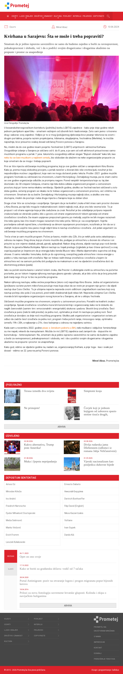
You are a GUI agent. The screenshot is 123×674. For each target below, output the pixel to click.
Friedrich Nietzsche (16, 506)
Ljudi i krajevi (26, 16)
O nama (97, 636)
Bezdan (10, 556)
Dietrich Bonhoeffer (74, 498)
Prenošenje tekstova (104, 659)
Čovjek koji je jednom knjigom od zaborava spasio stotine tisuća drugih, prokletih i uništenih (100, 412)
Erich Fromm (12, 535)
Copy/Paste (98, 16)
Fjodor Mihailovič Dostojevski (20, 513)
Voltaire (68, 520)
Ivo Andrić (11, 498)
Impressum (99, 642)
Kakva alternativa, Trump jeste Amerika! (39, 446)
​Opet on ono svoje (30, 556)
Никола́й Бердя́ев (73, 491)
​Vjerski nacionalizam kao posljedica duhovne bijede (99, 463)
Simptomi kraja (93, 391)
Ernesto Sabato (72, 484)
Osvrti (15, 16)
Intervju (77, 16)
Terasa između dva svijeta (39, 391)
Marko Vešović (13, 527)
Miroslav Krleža (13, 491)
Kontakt (98, 648)
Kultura (58, 16)
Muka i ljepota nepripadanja (40, 461)
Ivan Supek (69, 527)
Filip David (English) (74, 506)
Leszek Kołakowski (15, 542)
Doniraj (98, 653)
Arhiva (62, 426)
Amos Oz (10, 484)
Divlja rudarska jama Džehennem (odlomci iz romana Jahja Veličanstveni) (100, 448)
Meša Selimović (14, 520)
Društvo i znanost (43, 16)
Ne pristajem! (32, 408)
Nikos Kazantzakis (73, 513)
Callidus (115, 670)
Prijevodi (87, 16)
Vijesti (10, 569)
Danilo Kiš (69, 535)
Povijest (67, 16)
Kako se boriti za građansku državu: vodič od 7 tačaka (51, 568)
